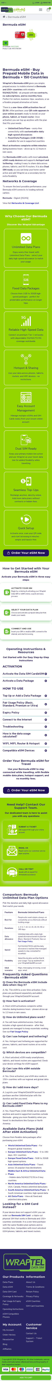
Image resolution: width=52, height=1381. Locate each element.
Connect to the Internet (17, 719)
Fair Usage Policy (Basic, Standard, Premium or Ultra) (20, 704)
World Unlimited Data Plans (22, 1145)
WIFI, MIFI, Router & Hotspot (21, 743)
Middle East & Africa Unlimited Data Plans (26, 1172)
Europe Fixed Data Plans (20, 1158)
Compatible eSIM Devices (19, 750)
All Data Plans (15, 1196)
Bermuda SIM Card (21, 1215)
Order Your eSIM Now (28, 553)
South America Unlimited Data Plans (27, 1190)
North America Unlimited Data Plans (27, 1183)
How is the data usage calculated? (17, 735)
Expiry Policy (11, 712)
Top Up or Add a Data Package (22, 695)
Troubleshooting (13, 726)
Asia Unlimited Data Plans (21, 1164)
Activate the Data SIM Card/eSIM (23, 674)
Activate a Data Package (18, 681)
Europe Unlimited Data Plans (23, 1151)
